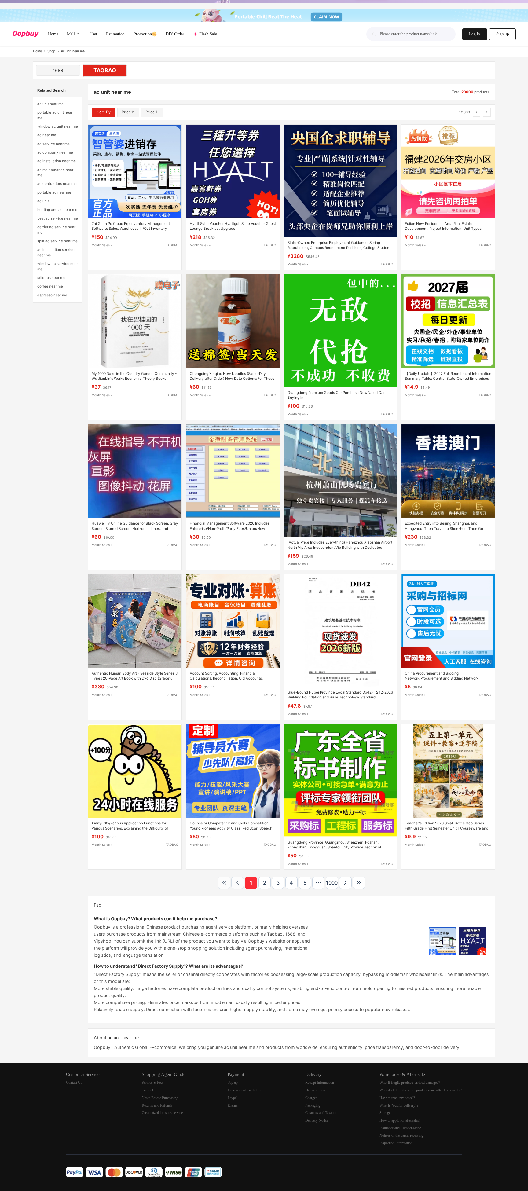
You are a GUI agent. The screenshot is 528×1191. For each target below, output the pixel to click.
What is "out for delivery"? (399, 1106)
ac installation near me (56, 161)
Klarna (232, 1106)
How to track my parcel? (397, 1098)
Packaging (312, 1106)
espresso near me (52, 295)
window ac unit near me (57, 126)
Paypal (232, 1098)
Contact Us (74, 1083)
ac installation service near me (56, 252)
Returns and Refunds (157, 1106)
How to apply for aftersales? (400, 1121)
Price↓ (151, 112)
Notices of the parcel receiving (401, 1136)
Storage (385, 1113)
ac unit (43, 201)
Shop (51, 51)
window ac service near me (57, 266)
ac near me (46, 135)
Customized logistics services (163, 1113)
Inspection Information (396, 1143)
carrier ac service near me (56, 230)
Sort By (104, 112)
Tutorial (147, 1090)
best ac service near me (57, 218)
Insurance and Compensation (400, 1128)
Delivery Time (315, 1090)
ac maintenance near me (55, 173)
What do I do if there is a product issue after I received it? (421, 1090)
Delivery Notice (316, 1121)
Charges (311, 1098)
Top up (233, 1083)
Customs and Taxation (321, 1113)
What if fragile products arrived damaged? (410, 1083)
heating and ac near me (57, 209)
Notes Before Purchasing (160, 1098)
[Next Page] (345, 883)
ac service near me (53, 144)
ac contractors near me (57, 183)
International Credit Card (245, 1090)
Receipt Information (319, 1083)
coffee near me (50, 286)
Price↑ (128, 112)
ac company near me (55, 152)
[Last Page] (359, 883)
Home (37, 51)
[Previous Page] (237, 883)
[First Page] (224, 883)
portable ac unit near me (54, 115)
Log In (474, 34)
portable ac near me (54, 192)
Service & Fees (153, 1083)
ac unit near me (50, 104)
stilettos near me (51, 278)
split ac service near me (57, 241)
